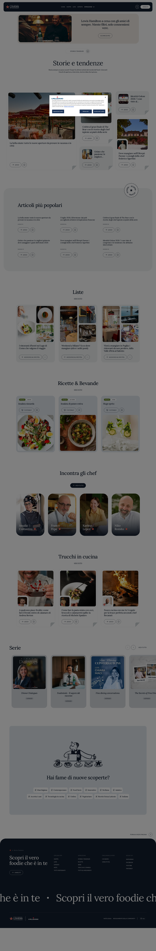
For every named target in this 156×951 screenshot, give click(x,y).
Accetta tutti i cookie (99, 111)
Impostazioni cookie (58, 111)
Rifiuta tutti (85, 111)
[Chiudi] (105, 97)
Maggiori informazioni (69, 106)
